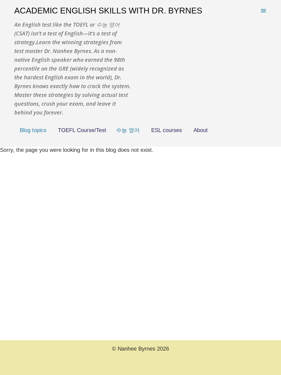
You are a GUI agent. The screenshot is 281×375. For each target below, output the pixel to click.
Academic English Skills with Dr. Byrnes (108, 10)
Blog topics (33, 130)
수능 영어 (128, 130)
